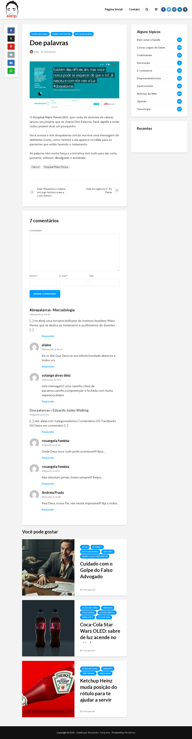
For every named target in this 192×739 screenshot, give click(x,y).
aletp (36, 52)
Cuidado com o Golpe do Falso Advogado (96, 570)
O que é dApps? (164, 136)
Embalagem (87, 617)
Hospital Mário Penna (56, 167)
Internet (97, 547)
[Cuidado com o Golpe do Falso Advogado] (48, 567)
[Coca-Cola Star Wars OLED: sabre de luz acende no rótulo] (48, 628)
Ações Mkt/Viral (40, 34)
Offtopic (107, 551)
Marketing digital (61, 34)
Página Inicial (113, 9)
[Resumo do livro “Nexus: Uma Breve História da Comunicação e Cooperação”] (144, 155)
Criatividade (88, 612)
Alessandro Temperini (99, 732)
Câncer (36, 167)
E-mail (63, 276)
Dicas (85, 547)
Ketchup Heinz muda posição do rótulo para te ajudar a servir (98, 690)
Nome (34, 276)
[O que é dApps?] (144, 140)
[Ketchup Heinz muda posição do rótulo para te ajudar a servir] (48, 689)
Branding (107, 608)
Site (91, 276)
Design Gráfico (107, 612)
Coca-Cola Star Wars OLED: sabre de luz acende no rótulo (100, 634)
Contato (134, 9)
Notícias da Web (84, 34)
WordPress (129, 732)
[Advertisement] (159, 180)
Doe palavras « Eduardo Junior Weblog (59, 410)
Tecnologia (104, 617)
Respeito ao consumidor (94, 556)
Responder (48, 336)
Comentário (36, 230)
